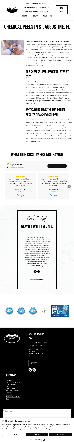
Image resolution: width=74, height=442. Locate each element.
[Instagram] (38, 271)
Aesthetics (43, 8)
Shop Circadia (44, 12)
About (28, 3)
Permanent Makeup (37, 3)
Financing (35, 16)
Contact (45, 16)
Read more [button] (20, 186)
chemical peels (60, 47)
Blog (51, 16)
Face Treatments (11, 388)
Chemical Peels (11, 384)
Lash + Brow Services (31, 12)
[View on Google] (20, 195)
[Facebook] (35, 271)
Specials (24, 16)
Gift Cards (9, 394)
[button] (4, 186)
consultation (49, 82)
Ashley (28, 84)
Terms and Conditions (13, 396)
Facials (8, 386)
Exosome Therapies (29, 8)
